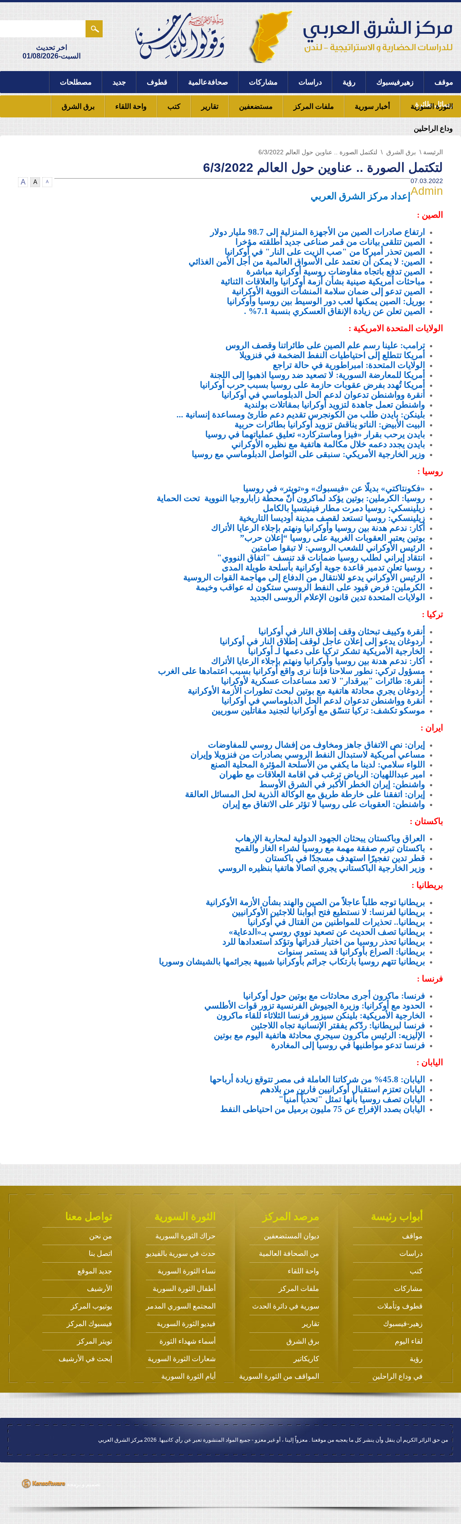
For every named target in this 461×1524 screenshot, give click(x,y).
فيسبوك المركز (89, 1323)
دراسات (310, 82)
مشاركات (263, 82)
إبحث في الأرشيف (85, 1359)
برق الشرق (78, 106)
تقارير (209, 106)
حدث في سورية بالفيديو (181, 1253)
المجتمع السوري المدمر (181, 1306)
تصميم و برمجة (83, 1484)
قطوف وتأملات (400, 1306)
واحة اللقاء (131, 106)
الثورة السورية (432, 106)
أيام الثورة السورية (188, 1376)
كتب (174, 106)
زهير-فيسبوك (403, 1323)
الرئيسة (433, 152)
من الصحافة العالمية (289, 1253)
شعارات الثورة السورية (182, 1359)
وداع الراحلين (433, 128)
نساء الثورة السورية (187, 1271)
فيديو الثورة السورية (186, 1323)
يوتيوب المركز (91, 1306)
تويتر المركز (94, 1341)
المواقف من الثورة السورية (279, 1376)
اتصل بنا (100, 1253)
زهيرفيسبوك (395, 82)
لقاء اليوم (409, 1341)
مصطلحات (76, 82)
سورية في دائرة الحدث (285, 1306)
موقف (443, 82)
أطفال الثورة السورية (184, 1288)
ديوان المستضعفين (291, 1236)
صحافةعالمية (208, 82)
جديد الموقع (94, 1271)
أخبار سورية (372, 106)
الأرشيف (99, 1288)
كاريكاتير (306, 1359)
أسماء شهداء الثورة (187, 1341)
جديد (119, 82)
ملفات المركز (314, 106)
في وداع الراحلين (397, 1376)
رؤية (349, 82)
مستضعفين (256, 106)
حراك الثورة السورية (185, 1236)
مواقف (412, 1236)
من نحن (100, 1236)
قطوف (157, 82)
